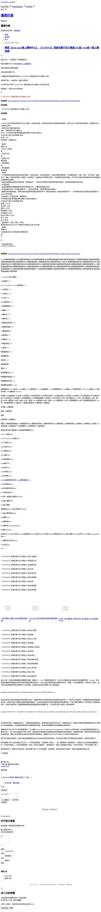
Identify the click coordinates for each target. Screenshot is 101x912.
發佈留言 (4, 802)
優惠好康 (7, 15)
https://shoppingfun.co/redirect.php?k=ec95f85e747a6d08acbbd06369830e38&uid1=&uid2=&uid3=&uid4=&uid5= (44, 101)
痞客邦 (17, 777)
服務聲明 (69, 884)
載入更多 (4, 790)
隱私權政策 (61, 884)
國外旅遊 (16, 783)
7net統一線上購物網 (65, 619)
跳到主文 (4, 21)
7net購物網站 (8, 480)
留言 (21, 777)
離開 (11, 908)
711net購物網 (25, 64)
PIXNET (36, 884)
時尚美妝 (17, 30)
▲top (2, 786)
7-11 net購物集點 (21, 480)
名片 (6, 39)
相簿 (6, 34)
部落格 (7, 37)
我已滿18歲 (5, 908)
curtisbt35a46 (5, 766)
